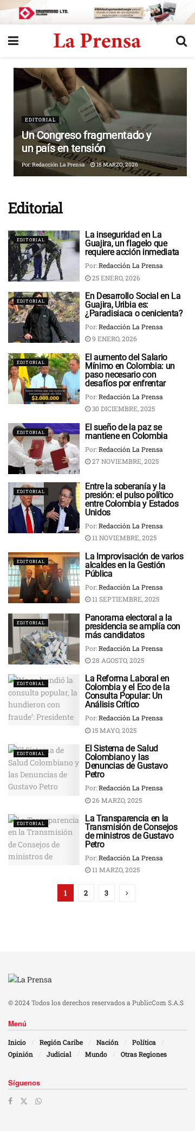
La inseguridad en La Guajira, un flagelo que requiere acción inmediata (132, 243)
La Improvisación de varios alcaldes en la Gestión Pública (134, 565)
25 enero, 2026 (115, 277)
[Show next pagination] (127, 893)
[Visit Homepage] (97, 41)
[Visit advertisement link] (97, 12)
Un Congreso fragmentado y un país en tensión (86, 142)
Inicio (17, 1042)
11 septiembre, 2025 (124, 599)
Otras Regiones (144, 1054)
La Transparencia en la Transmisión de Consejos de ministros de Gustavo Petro (131, 831)
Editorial (40, 120)
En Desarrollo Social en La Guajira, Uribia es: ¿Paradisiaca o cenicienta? (134, 304)
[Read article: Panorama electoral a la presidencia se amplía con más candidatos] (44, 639)
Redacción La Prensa (58, 164)
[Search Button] (181, 40)
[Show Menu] (13, 40)
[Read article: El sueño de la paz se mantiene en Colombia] (44, 448)
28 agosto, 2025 (117, 660)
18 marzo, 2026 (116, 164)
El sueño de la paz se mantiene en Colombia (126, 431)
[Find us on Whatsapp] (38, 1101)
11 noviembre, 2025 (123, 537)
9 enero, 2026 (113, 338)
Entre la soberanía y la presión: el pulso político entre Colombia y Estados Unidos (131, 499)
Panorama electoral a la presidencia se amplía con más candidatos (132, 626)
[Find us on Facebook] (10, 1101)
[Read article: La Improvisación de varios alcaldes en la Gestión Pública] (44, 577)
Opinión (20, 1054)
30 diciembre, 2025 (122, 408)
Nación (107, 1042)
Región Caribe (61, 1042)
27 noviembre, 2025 (124, 461)
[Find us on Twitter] (24, 1101)
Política (144, 1042)
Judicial (59, 1054)
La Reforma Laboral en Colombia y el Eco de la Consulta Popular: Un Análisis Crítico (127, 691)
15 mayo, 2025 (113, 730)
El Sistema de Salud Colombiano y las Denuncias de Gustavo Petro (126, 761)
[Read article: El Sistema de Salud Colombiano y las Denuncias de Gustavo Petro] (44, 769)
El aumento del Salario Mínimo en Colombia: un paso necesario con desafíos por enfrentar (130, 370)
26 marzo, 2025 (116, 800)
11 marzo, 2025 (115, 869)
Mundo (96, 1054)
